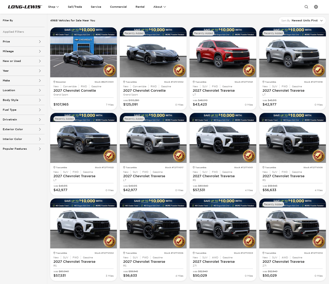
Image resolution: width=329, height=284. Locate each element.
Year (6, 70)
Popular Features (15, 148)
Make (6, 80)
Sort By (285, 20)
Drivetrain (10, 119)
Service (96, 6)
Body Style (10, 100)
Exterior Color (13, 129)
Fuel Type (9, 109)
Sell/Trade (75, 6)
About (157, 6)
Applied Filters (13, 31)
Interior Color (12, 139)
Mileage (8, 51)
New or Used (12, 61)
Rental (140, 6)
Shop (51, 6)
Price (6, 41)
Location (9, 90)
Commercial (118, 6)
